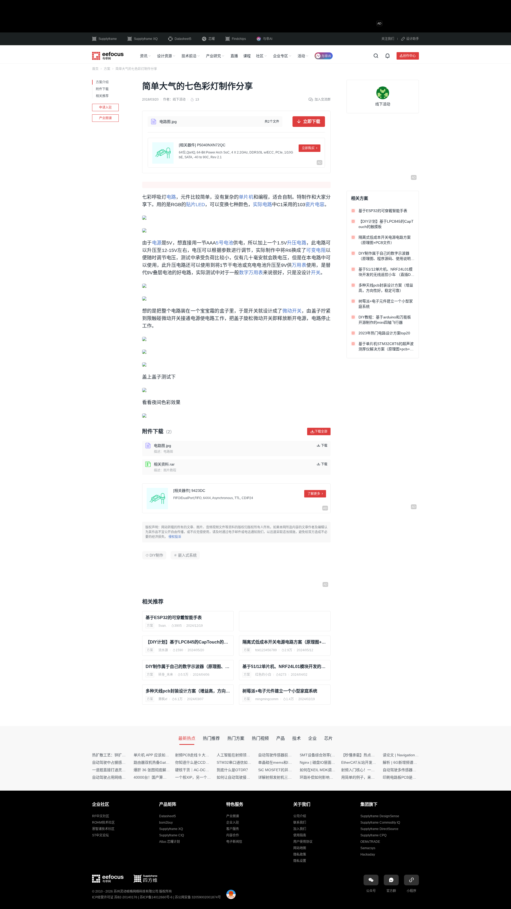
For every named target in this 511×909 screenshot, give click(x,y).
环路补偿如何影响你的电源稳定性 (328, 777)
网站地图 (299, 848)
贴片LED (195, 204)
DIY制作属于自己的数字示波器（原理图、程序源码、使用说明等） (188, 666)
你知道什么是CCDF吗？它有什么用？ (206, 762)
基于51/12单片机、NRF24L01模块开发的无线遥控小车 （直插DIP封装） (284, 666)
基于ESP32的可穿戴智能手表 (174, 617)
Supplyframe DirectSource (379, 829)
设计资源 (164, 56)
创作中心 (409, 55)
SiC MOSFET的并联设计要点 (282, 770)
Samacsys (367, 848)
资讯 (143, 56)
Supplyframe (107, 39)
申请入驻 (105, 107)
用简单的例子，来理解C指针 (365, 777)
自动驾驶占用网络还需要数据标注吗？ (123, 777)
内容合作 (232, 835)
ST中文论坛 (100, 835)
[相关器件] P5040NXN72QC (202, 145)
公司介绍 (299, 816)
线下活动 (179, 99)
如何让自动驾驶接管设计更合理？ (245, 777)
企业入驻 (232, 822)
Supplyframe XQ (146, 39)
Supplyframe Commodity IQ (380, 822)
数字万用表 (251, 272)
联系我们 (299, 822)
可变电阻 (316, 250)
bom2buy (166, 822)
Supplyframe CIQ (171, 835)
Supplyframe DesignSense (379, 816)
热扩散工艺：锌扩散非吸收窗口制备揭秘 (125, 755)
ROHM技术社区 (103, 822)
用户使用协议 (302, 842)
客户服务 (232, 829)
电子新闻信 (234, 842)
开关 (315, 272)
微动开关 (292, 311)
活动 (301, 56)
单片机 (246, 197)
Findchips (239, 39)
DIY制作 (156, 555)
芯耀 (211, 39)
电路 (171, 197)
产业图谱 (105, 118)
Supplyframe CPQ (373, 835)
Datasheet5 (183, 39)
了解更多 (313, 494)
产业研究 (213, 56)
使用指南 (299, 835)
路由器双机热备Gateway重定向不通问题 (167, 762)
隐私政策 (299, 854)
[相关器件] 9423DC (189, 490)
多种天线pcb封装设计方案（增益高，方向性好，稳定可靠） (188, 691)
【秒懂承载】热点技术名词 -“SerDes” (372, 755)
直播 (234, 56)
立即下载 (311, 121)
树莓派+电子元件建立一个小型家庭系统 (279, 691)
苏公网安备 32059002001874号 (198, 897)
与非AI (267, 39)
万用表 (299, 265)
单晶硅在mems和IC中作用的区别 (285, 762)
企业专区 (280, 56)
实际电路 (262, 204)
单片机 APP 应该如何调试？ (157, 755)
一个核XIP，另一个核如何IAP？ (201, 777)
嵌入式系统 (187, 555)
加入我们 (299, 829)
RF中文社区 (100, 816)
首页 (95, 69)
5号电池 (224, 243)
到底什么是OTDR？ (233, 770)
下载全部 (321, 431)
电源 (157, 243)
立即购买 (308, 148)
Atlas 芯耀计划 (169, 842)
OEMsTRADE (370, 842)
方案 (107, 69)
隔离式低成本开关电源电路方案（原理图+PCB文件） (284, 642)
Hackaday (367, 854)
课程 (247, 56)
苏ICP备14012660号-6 (156, 897)
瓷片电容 (314, 204)
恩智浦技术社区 (103, 829)
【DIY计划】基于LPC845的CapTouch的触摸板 (188, 642)
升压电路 (296, 243)
